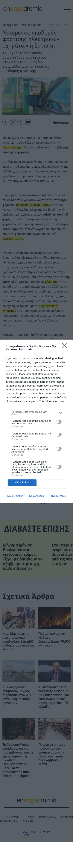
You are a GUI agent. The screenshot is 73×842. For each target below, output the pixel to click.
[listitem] (36, 413)
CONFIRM (22, 482)
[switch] (59, 422)
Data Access (36, 495)
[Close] (65, 346)
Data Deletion (15, 495)
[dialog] (36, 421)
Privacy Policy (58, 495)
